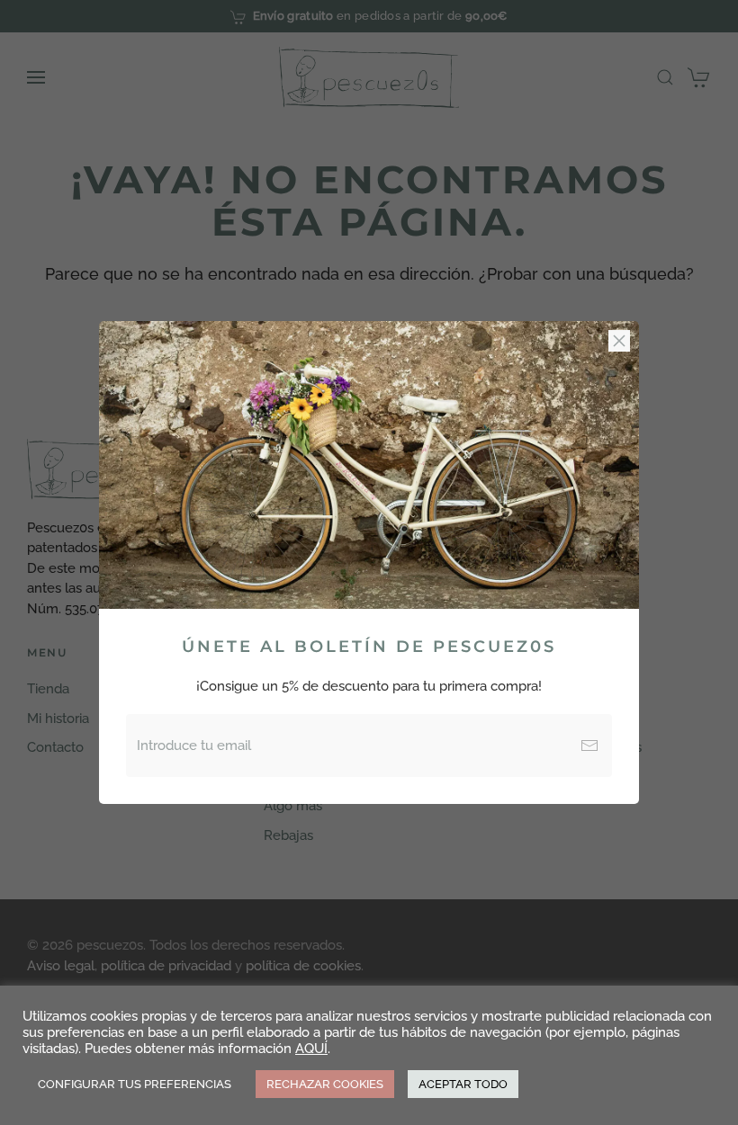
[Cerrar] (619, 341)
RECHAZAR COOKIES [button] (324, 1084)
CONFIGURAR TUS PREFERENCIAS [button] (134, 1084)
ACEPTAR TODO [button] (463, 1084)
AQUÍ (311, 1048)
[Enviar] (589, 745)
